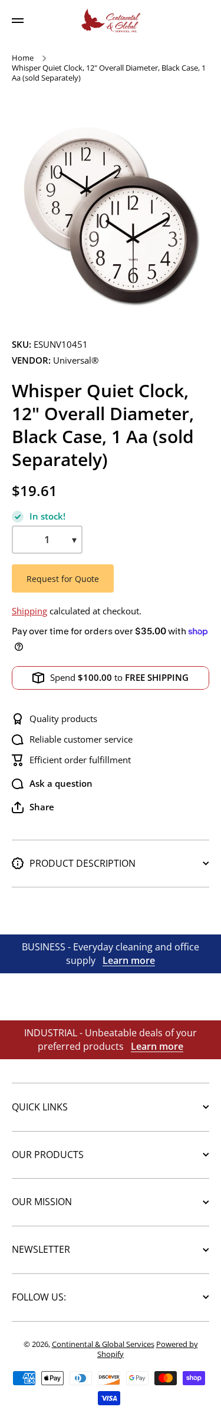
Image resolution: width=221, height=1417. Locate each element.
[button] (33, 807)
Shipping (29, 611)
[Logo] (110, 20)
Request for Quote (63, 578)
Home (23, 58)
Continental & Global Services (103, 1344)
